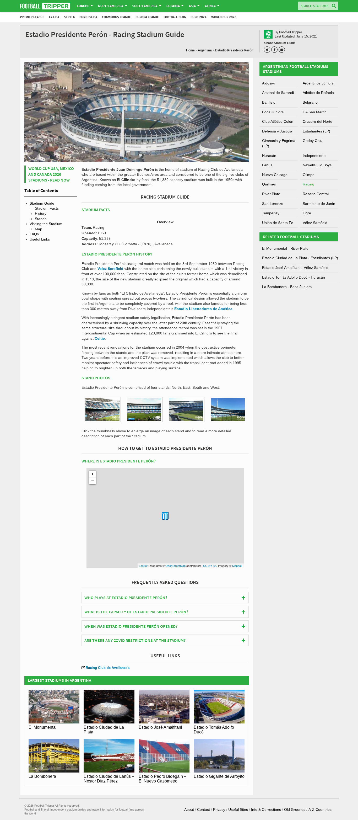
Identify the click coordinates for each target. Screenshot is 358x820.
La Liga (54, 16)
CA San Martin (315, 112)
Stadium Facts (47, 208)
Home (190, 50)
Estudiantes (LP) (316, 131)
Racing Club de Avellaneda (107, 668)
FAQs (34, 234)
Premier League (32, 16)
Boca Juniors (273, 112)
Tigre (307, 213)
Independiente (315, 155)
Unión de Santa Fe (277, 223)
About (189, 809)
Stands (40, 219)
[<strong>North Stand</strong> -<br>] (102, 409)
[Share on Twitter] (268, 49)
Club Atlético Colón (277, 121)
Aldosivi (268, 83)
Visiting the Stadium (46, 224)
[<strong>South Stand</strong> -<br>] (186, 409)
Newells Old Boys (317, 165)
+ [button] (92, 474)
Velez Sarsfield (110, 269)
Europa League (147, 16)
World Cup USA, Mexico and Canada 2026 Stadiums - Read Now (51, 174)
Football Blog (175, 16)
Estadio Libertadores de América (203, 309)
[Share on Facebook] (275, 49)
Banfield (268, 102)
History (40, 213)
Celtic (100, 338)
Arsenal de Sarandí (278, 92)
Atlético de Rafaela (318, 92)
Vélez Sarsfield (315, 223)
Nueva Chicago (275, 175)
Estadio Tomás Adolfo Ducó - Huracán (293, 277)
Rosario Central (316, 194)
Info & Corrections (266, 809)
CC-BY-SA (209, 565)
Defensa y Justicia (277, 131)
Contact (203, 809)
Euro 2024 (199, 16)
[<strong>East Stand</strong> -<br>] (144, 409)
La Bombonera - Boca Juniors (287, 287)
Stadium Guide (42, 203)
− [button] (92, 480)
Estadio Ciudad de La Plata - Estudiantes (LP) (300, 258)
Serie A (69, 16)
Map (38, 229)
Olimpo (308, 175)
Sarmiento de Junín (319, 203)
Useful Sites (238, 809)
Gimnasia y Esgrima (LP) (278, 143)
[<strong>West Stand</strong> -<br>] (228, 409)
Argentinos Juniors (318, 83)
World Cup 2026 (223, 16)
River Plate (271, 194)
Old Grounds (294, 809)
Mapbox (237, 565)
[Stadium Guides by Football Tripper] (45, 6)
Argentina (205, 50)
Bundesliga (88, 16)
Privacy (219, 809)
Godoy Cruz (313, 141)
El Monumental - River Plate (285, 248)
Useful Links (40, 239)
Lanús (267, 165)
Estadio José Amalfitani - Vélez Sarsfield (295, 267)
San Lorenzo (272, 203)
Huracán (269, 155)
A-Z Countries (320, 809)
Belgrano (310, 102)
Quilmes (269, 184)
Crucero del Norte (317, 121)
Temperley (270, 213)
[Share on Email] (282, 49)
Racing (308, 184)
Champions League (116, 16)
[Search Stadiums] (334, 6)
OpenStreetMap (175, 565)
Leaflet (143, 565)
